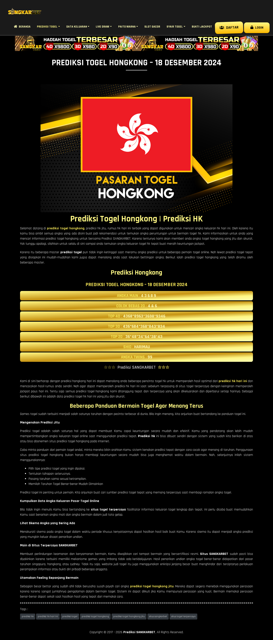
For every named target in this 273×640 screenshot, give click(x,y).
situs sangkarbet (158, 616)
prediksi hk (27, 616)
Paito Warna (127, 27)
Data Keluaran (76, 27)
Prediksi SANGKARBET (139, 632)
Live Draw (102, 27)
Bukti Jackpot (202, 27)
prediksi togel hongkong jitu (129, 616)
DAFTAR (231, 27)
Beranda (23, 27)
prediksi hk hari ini (48, 616)
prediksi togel (69, 616)
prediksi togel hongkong (95, 616)
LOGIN (258, 27)
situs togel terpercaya (183, 616)
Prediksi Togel (47, 27)
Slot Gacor (152, 27)
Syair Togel (175, 27)
